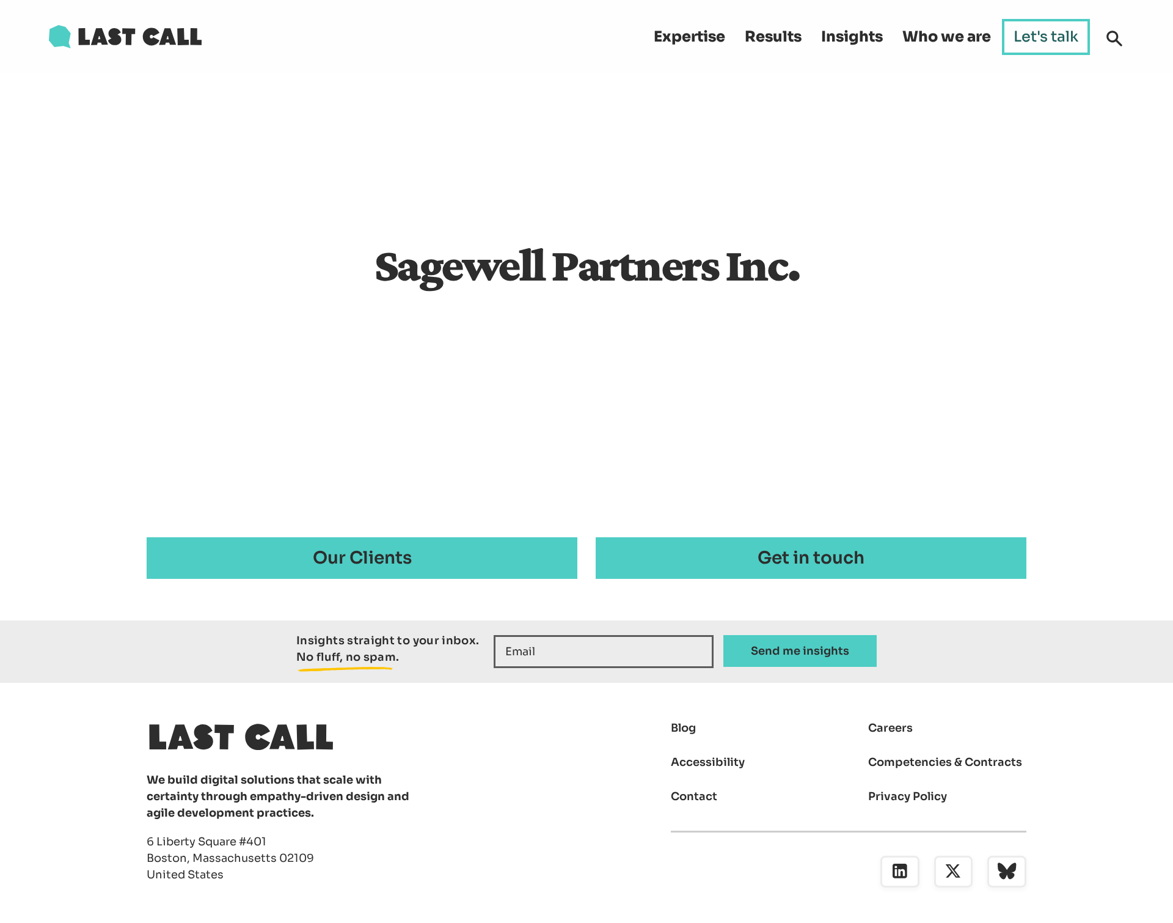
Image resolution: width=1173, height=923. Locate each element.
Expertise (689, 37)
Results (773, 37)
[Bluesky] (1006, 872)
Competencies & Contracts (945, 762)
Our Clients (362, 557)
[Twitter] (953, 872)
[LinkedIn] (899, 872)
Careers (890, 728)
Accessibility (708, 762)
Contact (694, 796)
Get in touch (811, 557)
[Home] (125, 36)
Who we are (946, 37)
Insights (852, 37)
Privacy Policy (907, 796)
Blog (683, 728)
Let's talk (1046, 37)
